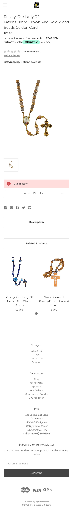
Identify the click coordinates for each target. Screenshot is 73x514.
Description (36, 222)
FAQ (36, 354)
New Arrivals (36, 390)
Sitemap (36, 362)
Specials (36, 386)
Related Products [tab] (36, 243)
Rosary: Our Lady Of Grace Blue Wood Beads (19, 301)
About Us (36, 350)
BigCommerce (42, 501)
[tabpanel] (19, 282)
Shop (36, 379)
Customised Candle (36, 394)
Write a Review (12, 55)
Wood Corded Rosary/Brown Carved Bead (54, 301)
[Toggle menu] (5, 5)
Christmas (36, 382)
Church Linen (36, 397)
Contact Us (36, 358)
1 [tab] (36, 313)
